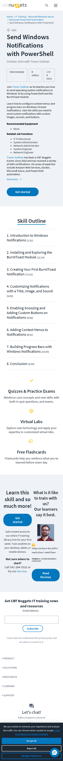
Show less (12, 179)
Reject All (31, 748)
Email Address (31, 610)
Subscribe (32, 628)
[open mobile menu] (56, 5)
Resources (10, 676)
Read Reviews (45, 575)
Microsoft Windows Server (41, 16)
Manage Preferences (31, 755)
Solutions (10, 667)
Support (8, 695)
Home (10, 16)
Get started (22, 192)
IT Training (20, 16)
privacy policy (45, 637)
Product (9, 658)
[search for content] (47, 5)
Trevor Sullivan (20, 86)
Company (9, 686)
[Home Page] (8, 5)
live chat (21, 571)
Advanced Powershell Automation (26, 19)
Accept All (31, 740)
